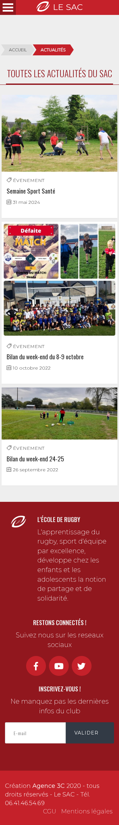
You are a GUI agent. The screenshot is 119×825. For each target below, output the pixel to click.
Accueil (18, 49)
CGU (49, 811)
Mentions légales (86, 811)
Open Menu (8, 7)
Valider (86, 733)
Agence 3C (48, 786)
